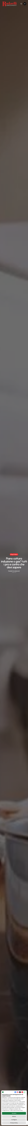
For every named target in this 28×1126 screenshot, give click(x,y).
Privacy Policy (14, 1123)
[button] (24, 3)
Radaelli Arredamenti (14, 571)
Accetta (14, 1113)
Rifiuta (14, 1116)
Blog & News (13, 554)
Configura (14, 1119)
